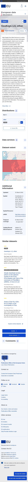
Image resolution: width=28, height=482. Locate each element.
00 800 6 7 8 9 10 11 (10, 452)
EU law (3, 419)
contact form (12, 456)
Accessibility (4, 399)
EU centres (15, 458)
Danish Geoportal (9, 30)
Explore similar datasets (15, 324)
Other (4, 386)
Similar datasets (13, 335)
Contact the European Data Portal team (11, 373)
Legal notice (4, 395)
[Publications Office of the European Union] (13, 358)
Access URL (15, 128)
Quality (13, 331)
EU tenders (4, 421)
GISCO (23, 180)
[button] (22, 1)
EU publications (5, 429)
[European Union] (13, 441)
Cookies (3, 397)
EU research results (6, 424)
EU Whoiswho (5, 426)
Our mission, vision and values (9, 409)
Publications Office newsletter (9, 411)
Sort (4, 114)
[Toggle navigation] (25, 14)
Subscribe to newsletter (7, 375)
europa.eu (13, 445)
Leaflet (6, 180)
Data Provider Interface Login (9, 431)
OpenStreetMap (13, 180)
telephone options (11, 454)
